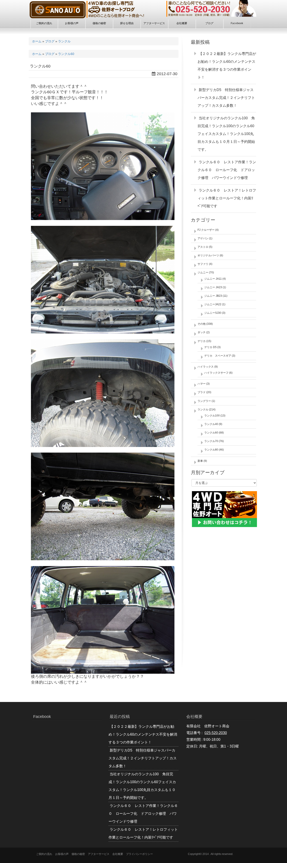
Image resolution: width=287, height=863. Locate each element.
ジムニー (203, 272)
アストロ (203, 246)
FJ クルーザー (206, 229)
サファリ (203, 264)
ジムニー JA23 (213, 287)
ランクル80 (211, 449)
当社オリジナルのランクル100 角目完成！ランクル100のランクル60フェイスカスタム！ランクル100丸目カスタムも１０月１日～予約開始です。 (226, 133)
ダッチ (202, 332)
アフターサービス (98, 854)
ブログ (49, 41)
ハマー (202, 383)
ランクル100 (212, 415)
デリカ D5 (210, 347)
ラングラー (204, 401)
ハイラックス (206, 366)
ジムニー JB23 (213, 295)
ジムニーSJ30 (212, 312)
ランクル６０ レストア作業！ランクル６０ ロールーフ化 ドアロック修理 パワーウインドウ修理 (227, 170)
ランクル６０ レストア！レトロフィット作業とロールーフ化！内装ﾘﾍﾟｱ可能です (227, 198)
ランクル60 (66, 54)
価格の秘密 (78, 854)
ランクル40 (211, 424)
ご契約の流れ (44, 854)
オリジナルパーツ (208, 255)
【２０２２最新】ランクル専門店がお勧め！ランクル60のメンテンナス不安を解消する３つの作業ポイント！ (143, 734)
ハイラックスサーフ (216, 372)
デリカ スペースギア (217, 355)
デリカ (202, 341)
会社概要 (117, 854)
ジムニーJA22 (212, 304)
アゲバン (203, 238)
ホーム (36, 41)
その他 (202, 323)
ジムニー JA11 (213, 278)
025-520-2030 (215, 733)
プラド (202, 392)
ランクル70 (211, 441)
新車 (200, 460)
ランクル (64, 41)
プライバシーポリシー (139, 854)
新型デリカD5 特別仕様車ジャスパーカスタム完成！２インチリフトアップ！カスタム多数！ (226, 97)
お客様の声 (62, 854)
